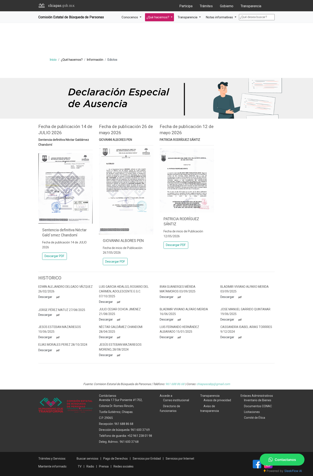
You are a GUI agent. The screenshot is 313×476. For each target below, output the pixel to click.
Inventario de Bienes (257, 400)
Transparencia (251, 6)
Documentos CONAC (258, 406)
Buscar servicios (87, 458)
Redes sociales (123, 466)
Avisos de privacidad (217, 400)
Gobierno (226, 6)
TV (80, 466)
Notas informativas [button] (220, 17)
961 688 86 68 (174, 384)
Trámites (206, 6)
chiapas (61, 5)
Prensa (104, 466)
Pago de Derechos (115, 458)
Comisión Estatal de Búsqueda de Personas (71, 17)
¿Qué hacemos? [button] (158, 17)
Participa (185, 6)
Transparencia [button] (188, 17)
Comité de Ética (254, 417)
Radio (90, 466)
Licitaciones (252, 412)
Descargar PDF (54, 256)
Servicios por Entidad (147, 458)
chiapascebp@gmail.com (213, 384)
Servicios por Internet (180, 458)
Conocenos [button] (130, 17)
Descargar (45, 297)
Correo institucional (176, 400)
